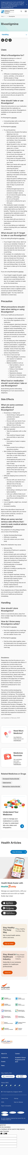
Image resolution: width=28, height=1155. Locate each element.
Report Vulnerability (6, 1105)
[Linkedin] (7, 1086)
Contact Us (4, 1057)
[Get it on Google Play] (9, 908)
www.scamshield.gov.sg (7, 7)
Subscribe (8, 972)
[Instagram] (11, 1086)
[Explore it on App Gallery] (9, 913)
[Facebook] (2, 1086)
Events (3, 1061)
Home (2, 16)
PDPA (2, 1102)
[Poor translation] (5, 1133)
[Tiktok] (15, 1086)
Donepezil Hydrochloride (11, 779)
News (3, 1065)
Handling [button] (5, 34)
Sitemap (16, 1098)
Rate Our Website (18, 1102)
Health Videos (21, 1076)
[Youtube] (20, 1086)
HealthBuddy (17, 740)
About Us (4, 1053)
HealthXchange (9, 1076)
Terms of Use (4, 1098)
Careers (17, 1053)
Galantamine (7, 782)
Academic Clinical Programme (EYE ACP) (20, 1060)
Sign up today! (9, 943)
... (6, 16)
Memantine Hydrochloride (11, 786)
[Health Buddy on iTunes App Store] (9, 903)
